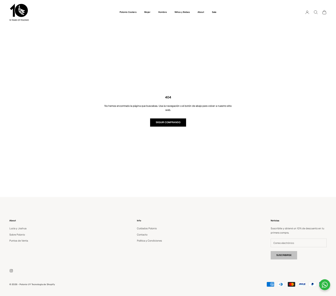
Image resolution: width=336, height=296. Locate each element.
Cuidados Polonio (147, 228)
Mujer (147, 12)
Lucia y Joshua (17, 228)
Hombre (162, 12)
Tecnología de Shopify (43, 284)
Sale (214, 12)
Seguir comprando (168, 122)
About (201, 12)
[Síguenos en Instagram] (11, 271)
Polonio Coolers (128, 12)
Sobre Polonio (17, 234)
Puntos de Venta (18, 240)
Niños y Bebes (182, 12)
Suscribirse (283, 255)
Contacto (142, 234)
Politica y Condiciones (149, 240)
